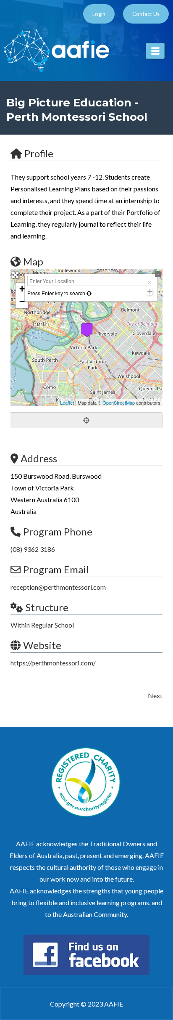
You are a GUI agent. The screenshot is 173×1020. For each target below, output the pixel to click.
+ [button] (22, 288)
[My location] (86, 420)
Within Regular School (42, 625)
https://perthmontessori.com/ (53, 663)
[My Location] (88, 293)
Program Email (56, 569)
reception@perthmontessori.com (58, 587)
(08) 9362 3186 (32, 549)
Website (42, 645)
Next (155, 695)
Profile (38, 153)
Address (39, 458)
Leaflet (67, 402)
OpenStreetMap (118, 402)
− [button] (22, 301)
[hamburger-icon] (155, 51)
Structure (47, 607)
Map (33, 261)
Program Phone (57, 531)
